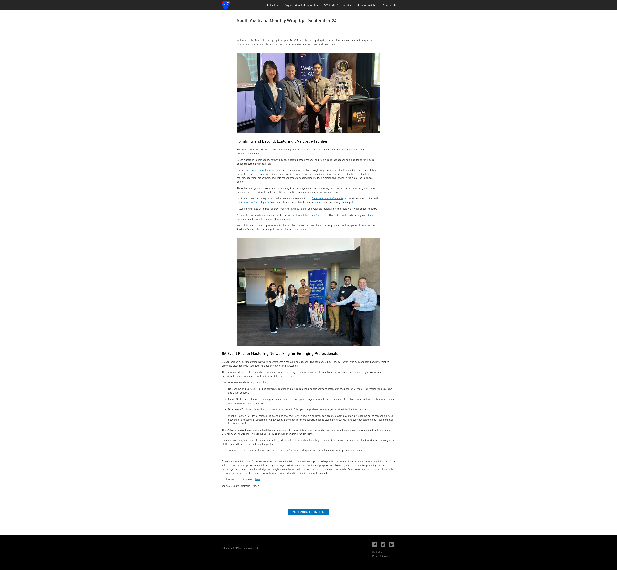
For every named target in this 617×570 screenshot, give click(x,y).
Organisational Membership (301, 5)
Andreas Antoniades (263, 170)
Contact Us (389, 5)
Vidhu (345, 215)
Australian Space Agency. (255, 202)
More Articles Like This (308, 511)
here (316, 202)
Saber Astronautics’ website (327, 198)
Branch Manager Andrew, (310, 215)
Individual (273, 5)
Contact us (377, 552)
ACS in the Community (337, 5)
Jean (370, 215)
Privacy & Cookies (381, 555)
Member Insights (367, 5)
